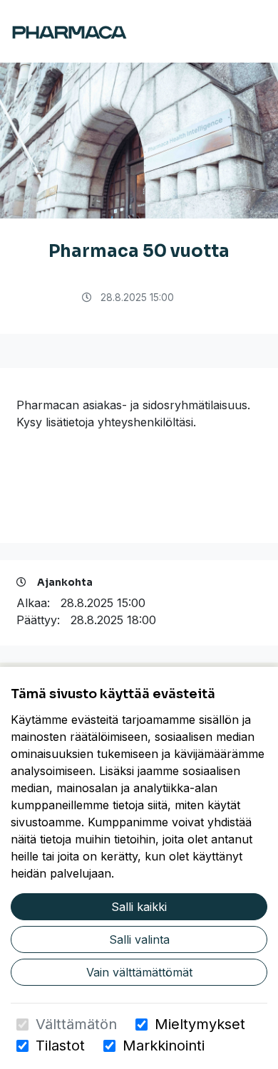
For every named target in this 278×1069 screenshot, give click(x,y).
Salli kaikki (139, 907)
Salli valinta (139, 939)
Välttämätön (76, 1024)
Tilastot (60, 1045)
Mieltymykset (200, 1024)
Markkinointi (164, 1045)
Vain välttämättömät (139, 972)
